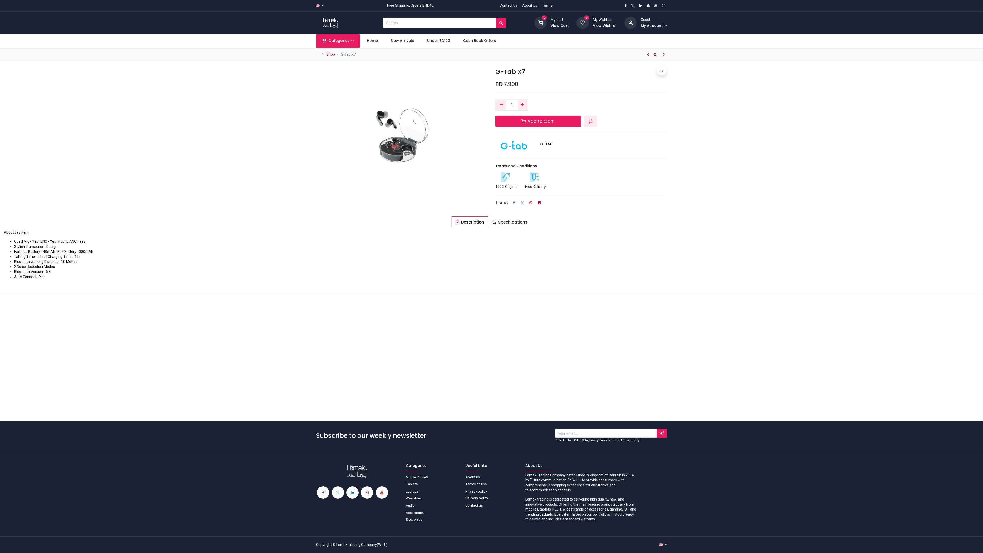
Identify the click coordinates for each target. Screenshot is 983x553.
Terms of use (476, 484)
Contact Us (508, 5)
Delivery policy (476, 498)
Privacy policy (476, 491)
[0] (540, 22)
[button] (590, 121)
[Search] (501, 23)
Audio (410, 505)
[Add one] (523, 105)
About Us (529, 5)
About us (472, 477)
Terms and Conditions (516, 165)
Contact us (474, 505)
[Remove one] (501, 105)
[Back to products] (656, 54)
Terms (547, 5)
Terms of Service (621, 440)
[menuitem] (372, 41)
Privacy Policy (598, 440)
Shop (330, 54)
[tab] (469, 222)
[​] (648, 54)
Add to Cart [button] (540, 121)
